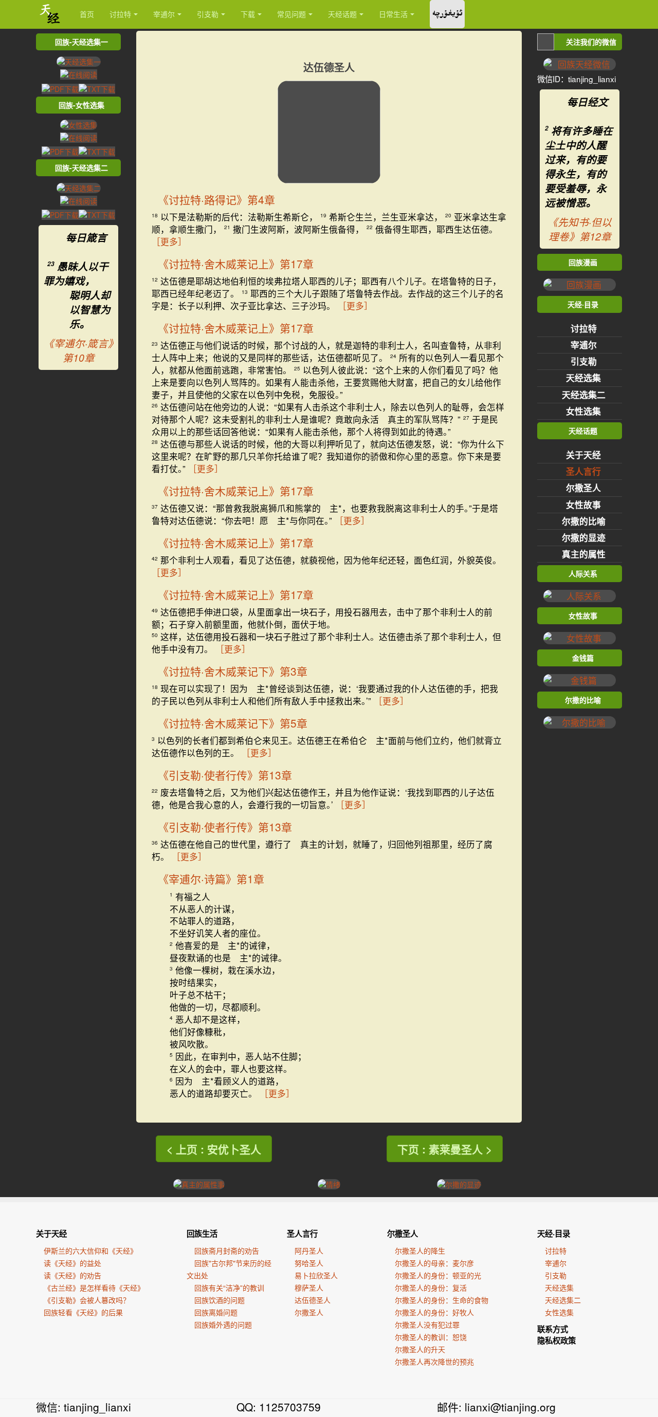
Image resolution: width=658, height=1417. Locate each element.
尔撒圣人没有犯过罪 (427, 1324)
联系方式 (552, 1329)
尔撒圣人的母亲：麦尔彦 (434, 1263)
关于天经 (583, 455)
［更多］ (169, 241)
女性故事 (583, 504)
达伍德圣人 (313, 1300)
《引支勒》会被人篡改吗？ (87, 1300)
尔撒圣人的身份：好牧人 (434, 1312)
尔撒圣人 (583, 487)
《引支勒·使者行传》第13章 (225, 774)
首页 (87, 14)
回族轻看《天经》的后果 (83, 1312)
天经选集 (583, 377)
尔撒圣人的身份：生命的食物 (441, 1300)
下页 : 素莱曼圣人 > (444, 1149)
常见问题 (291, 14)
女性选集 (583, 411)
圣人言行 (583, 471)
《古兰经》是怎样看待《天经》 (94, 1287)
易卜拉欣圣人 (316, 1275)
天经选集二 (584, 394)
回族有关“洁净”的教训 (229, 1287)
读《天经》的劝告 (72, 1275)
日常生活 (393, 14)
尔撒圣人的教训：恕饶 (431, 1337)
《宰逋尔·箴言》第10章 (78, 350)
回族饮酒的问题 (219, 1300)
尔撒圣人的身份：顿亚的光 (438, 1275)
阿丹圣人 (309, 1250)
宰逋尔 (164, 14)
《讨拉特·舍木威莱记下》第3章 (232, 671)
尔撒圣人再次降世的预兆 (434, 1361)
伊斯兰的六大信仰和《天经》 (90, 1250)
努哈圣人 (309, 1263)
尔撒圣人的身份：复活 (431, 1287)
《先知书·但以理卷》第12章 (579, 229)
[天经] (50, 14)
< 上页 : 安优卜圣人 (214, 1149)
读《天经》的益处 (72, 1263)
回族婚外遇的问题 (223, 1324)
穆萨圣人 (309, 1287)
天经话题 (342, 14)
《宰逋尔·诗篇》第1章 (211, 878)
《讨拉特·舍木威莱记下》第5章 (232, 723)
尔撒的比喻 (584, 521)
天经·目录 (553, 1233)
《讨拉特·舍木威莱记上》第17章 (236, 263)
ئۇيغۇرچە (447, 14)
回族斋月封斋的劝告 (226, 1250)
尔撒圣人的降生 (420, 1250)
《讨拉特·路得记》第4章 (216, 199)
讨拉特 (120, 14)
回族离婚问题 (215, 1312)
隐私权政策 (556, 1340)
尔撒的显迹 (584, 537)
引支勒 (207, 14)
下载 (248, 14)
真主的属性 (584, 554)
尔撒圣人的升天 (420, 1349)
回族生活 (202, 1233)
